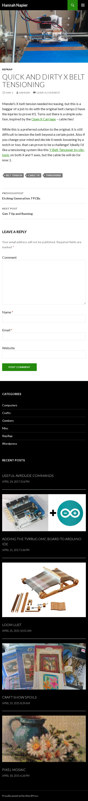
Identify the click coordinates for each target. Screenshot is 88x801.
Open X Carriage (43, 119)
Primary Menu (83, 5)
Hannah (24, 92)
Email (7, 330)
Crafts (6, 413)
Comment (9, 257)
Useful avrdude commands (28, 475)
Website (8, 348)
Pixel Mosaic (14, 770)
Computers (9, 405)
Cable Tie (34, 175)
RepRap (7, 69)
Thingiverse (53, 175)
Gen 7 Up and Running (17, 211)
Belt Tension (14, 175)
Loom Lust (11, 625)
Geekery (8, 420)
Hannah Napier (15, 5)
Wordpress (9, 443)
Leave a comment (48, 92)
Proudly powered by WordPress (20, 795)
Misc (5, 428)
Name (7, 312)
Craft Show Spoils (19, 697)
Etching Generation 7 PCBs (21, 196)
